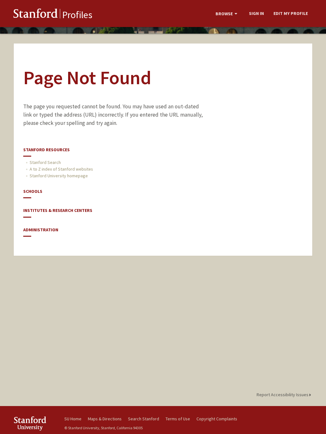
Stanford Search (45, 162)
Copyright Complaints (216, 419)
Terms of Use (178, 419)
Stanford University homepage (59, 176)
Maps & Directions (105, 419)
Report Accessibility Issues (283, 394)
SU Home (73, 419)
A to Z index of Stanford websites (61, 169)
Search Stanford (143, 419)
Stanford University (35, 423)
